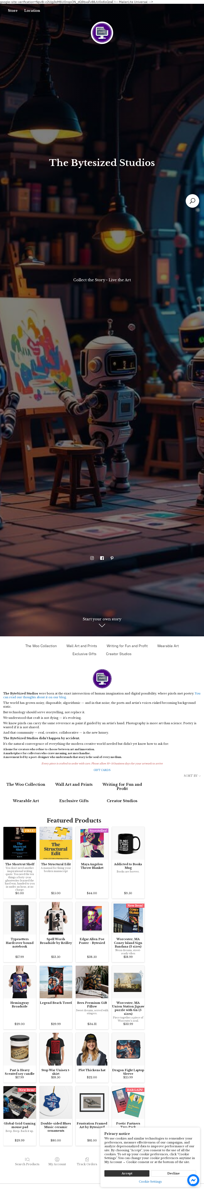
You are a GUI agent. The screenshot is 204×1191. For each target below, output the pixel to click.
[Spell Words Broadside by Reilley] (56, 918)
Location (32, 11)
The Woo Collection (41, 646)
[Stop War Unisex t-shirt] (56, 1049)
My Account (57, 1164)
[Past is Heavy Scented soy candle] (19, 1049)
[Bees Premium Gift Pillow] (92, 982)
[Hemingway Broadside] (19, 982)
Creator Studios (118, 654)
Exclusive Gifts (84, 654)
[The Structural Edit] (56, 843)
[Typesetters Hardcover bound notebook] (19, 918)
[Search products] (192, 201)
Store (13, 11)
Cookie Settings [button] (150, 1181)
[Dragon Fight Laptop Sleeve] (128, 1049)
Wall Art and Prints (81, 646)
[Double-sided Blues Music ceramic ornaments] (56, 1102)
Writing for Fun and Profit (127, 646)
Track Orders (87, 1164)
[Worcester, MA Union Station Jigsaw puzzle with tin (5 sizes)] (128, 982)
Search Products (27, 1164)
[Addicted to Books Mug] (128, 843)
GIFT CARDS (102, 770)
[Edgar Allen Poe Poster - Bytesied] (92, 918)
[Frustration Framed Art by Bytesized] (92, 1102)
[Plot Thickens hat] (92, 1049)
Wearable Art (168, 646)
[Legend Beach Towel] (56, 982)
